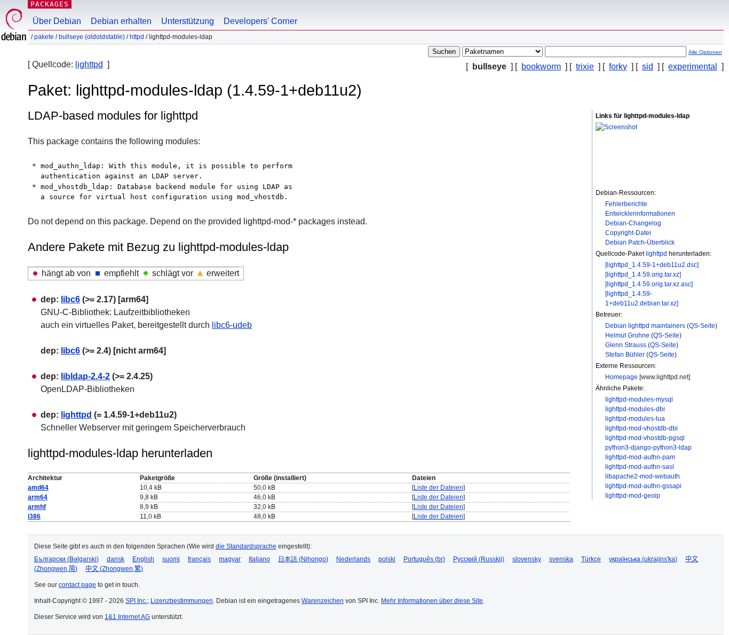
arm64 (37, 497)
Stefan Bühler (625, 354)
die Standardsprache (246, 546)
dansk (115, 559)
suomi (171, 559)
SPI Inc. (136, 601)
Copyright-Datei (628, 233)
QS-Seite (702, 326)
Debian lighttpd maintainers (645, 326)
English (143, 559)
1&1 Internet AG (127, 617)
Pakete (44, 37)
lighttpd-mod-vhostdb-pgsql (645, 438)
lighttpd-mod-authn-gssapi (643, 486)
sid (647, 66)
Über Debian (57, 21)
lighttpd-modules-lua (635, 418)
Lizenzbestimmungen (181, 601)
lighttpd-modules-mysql (639, 399)
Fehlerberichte (626, 204)
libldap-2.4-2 (85, 376)
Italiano (259, 559)
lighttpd (89, 64)
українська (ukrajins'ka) (643, 559)
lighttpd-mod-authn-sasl (639, 467)
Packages (49, 4)
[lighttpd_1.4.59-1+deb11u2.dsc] (652, 265)
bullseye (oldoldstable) (92, 37)
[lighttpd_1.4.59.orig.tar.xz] (643, 274)
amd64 (38, 487)
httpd (137, 37)
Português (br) (424, 559)
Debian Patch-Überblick (640, 242)
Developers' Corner (260, 21)
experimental (692, 66)
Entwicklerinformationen (640, 213)
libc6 (70, 299)
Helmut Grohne (627, 335)
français (199, 559)
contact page (77, 585)
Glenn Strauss (625, 345)
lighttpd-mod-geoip (632, 495)
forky (618, 66)
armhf (37, 507)
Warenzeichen (323, 601)
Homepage (621, 377)
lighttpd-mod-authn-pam (640, 457)
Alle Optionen (705, 52)
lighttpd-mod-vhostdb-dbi (641, 428)
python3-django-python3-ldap (648, 447)
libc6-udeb (232, 325)
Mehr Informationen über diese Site (432, 601)
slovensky (526, 559)
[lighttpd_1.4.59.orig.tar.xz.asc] (649, 284)
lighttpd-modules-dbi (635, 409)
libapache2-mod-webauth (642, 476)
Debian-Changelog (633, 223)
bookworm (541, 66)
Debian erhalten (121, 21)
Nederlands (353, 559)
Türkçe (591, 559)
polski (386, 559)
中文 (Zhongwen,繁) (114, 569)
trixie (585, 66)
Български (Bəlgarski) (66, 559)
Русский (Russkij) (478, 559)
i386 (34, 516)
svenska (561, 559)
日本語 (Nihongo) (303, 559)
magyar (230, 559)
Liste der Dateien (438, 487)
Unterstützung (187, 21)
